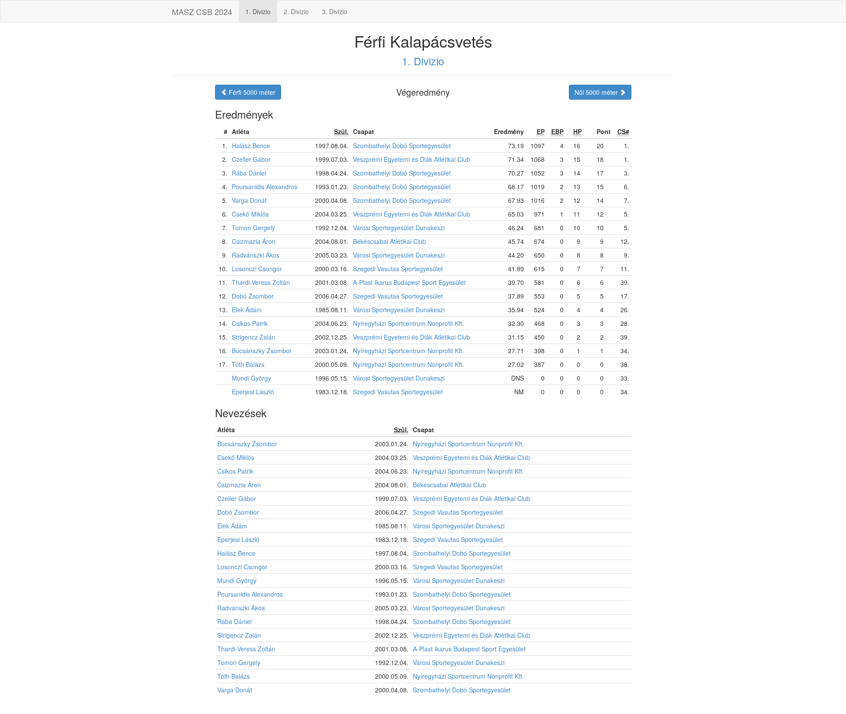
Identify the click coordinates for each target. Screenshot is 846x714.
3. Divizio (334, 11)
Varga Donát (249, 200)
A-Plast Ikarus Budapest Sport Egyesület (409, 282)
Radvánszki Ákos (255, 254)
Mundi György (251, 378)
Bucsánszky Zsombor (262, 350)
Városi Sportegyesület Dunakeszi (399, 227)
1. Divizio (258, 11)
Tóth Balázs (248, 364)
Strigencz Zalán (253, 337)
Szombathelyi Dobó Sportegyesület (402, 145)
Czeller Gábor (251, 159)
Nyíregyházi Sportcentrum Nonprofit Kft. (408, 323)
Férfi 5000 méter (251, 92)
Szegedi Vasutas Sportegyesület (398, 268)
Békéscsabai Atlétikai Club (389, 241)
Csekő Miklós (250, 213)
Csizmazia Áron (253, 241)
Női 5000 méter (597, 92)
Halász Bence (251, 145)
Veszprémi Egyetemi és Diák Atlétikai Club (411, 159)
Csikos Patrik (250, 323)
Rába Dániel (249, 172)
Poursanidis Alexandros (264, 186)
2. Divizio (296, 11)
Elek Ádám (247, 309)
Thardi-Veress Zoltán (261, 282)
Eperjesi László (253, 391)
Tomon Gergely (253, 227)
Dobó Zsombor (253, 296)
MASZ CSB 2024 (202, 11)
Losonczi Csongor (257, 268)
